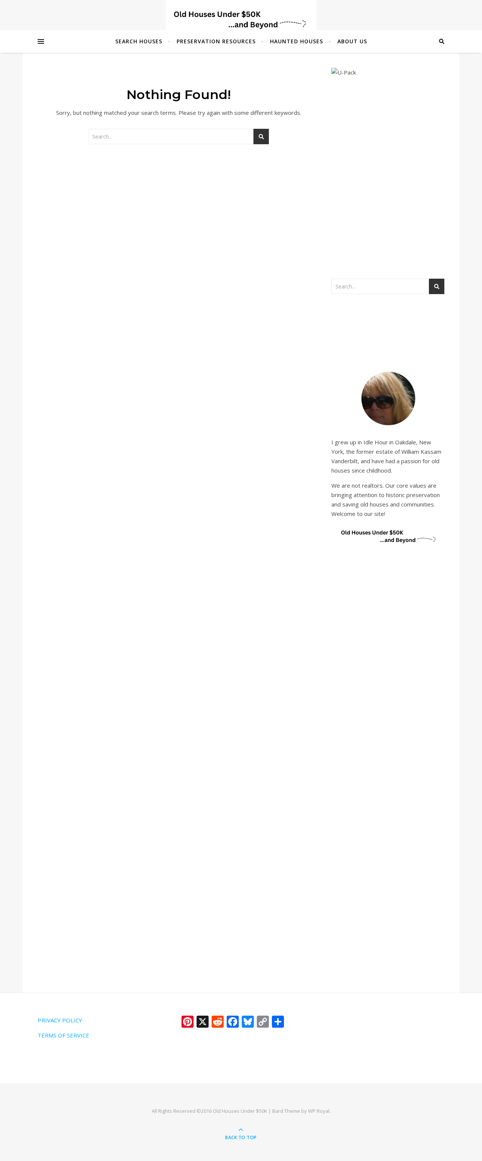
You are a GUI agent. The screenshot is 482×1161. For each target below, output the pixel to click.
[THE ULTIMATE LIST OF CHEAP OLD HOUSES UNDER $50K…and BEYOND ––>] (241, 20)
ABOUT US (352, 41)
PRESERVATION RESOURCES (216, 41)
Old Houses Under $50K (240, 1111)
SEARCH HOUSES (138, 41)
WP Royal (318, 1111)
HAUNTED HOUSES (296, 41)
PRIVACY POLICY (60, 1020)
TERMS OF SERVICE (63, 1035)
